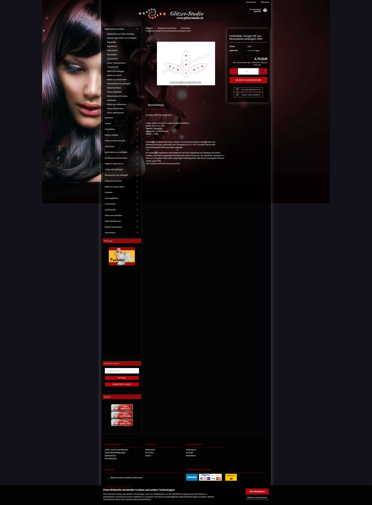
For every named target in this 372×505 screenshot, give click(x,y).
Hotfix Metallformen (113, 221)
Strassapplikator (111, 198)
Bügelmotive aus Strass (114, 29)
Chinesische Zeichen (113, 181)
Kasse (148, 455)
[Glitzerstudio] (171, 14)
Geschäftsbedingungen (115, 452)
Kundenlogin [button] (251, 2)
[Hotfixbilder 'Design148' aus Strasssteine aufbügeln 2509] (186, 63)
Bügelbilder (111, 42)
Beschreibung (156, 104)
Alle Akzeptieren (257, 491)
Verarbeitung (110, 458)
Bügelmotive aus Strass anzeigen (120, 34)
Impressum (191, 449)
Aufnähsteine (110, 210)
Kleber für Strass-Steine (114, 187)
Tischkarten (110, 146)
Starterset (109, 118)
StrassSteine (110, 233)
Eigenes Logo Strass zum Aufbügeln (122, 38)
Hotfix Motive (112, 50)
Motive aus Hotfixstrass (116, 104)
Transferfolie (110, 204)
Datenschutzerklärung (141, 499)
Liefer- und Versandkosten (116, 449)
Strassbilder (112, 54)
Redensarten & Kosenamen (116, 158)
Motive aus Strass (114, 75)
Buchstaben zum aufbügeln (116, 152)
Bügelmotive (112, 46)
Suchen (122, 378)
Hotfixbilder (111, 100)
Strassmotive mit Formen (117, 96)
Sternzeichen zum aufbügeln (116, 175)
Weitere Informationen (257, 497)
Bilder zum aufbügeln (115, 71)
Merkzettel (264, 2)
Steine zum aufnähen (113, 215)
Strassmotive (112, 59)
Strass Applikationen (115, 113)
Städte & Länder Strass (114, 164)
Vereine (108, 123)
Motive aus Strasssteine (117, 79)
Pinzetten (108, 192)
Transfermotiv (113, 67)
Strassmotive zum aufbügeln (118, 84)
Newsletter (191, 455)
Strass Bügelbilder (114, 92)
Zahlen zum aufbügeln (114, 169)
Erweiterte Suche (122, 384)
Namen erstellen (111, 135)
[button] (233, 71)
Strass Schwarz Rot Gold (115, 141)
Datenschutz (110, 455)
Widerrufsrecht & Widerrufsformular (126, 478)
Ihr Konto (149, 452)
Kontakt (189, 452)
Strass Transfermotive (116, 63)
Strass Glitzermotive (115, 109)
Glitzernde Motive (114, 88)
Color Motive (110, 129)
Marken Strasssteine (113, 227)
